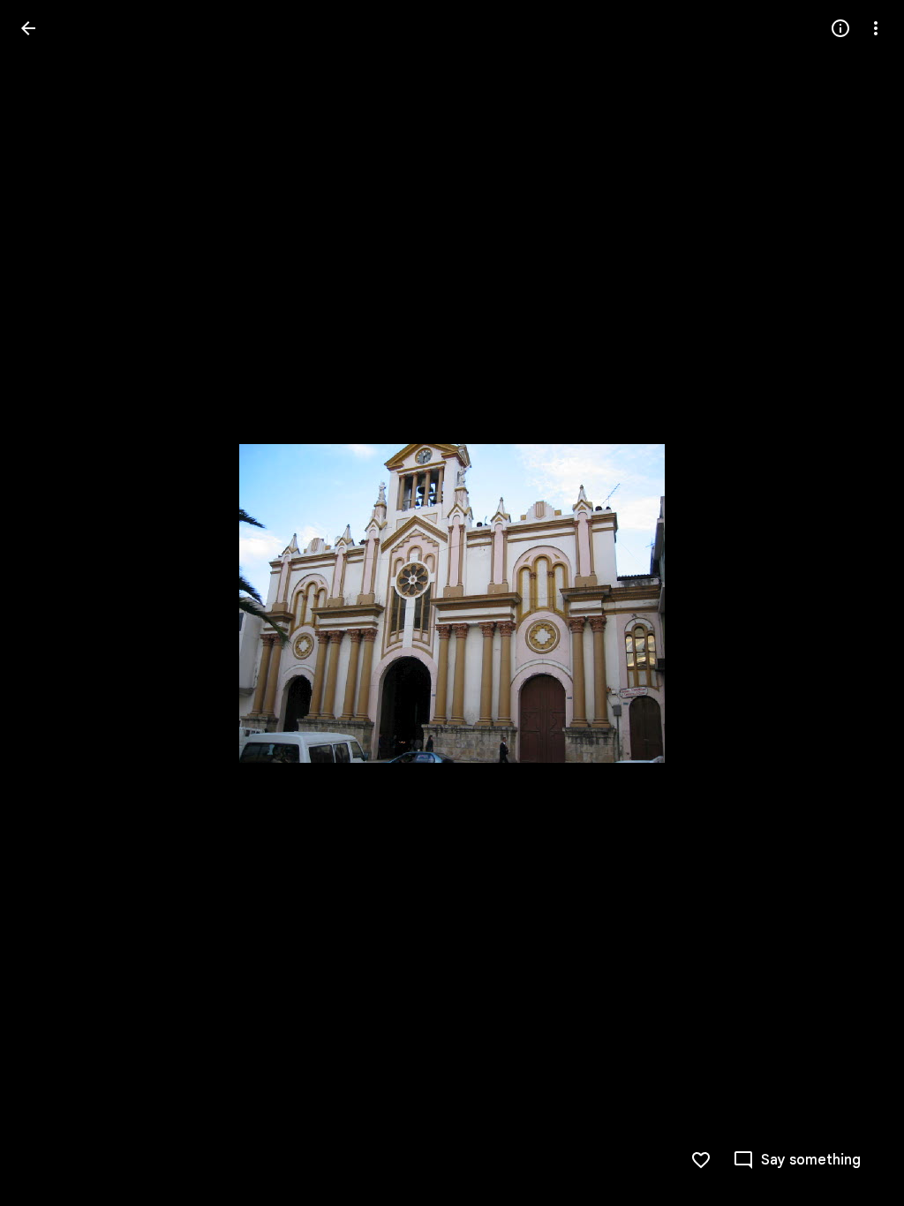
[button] (49, 603)
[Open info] (840, 28)
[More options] (875, 28)
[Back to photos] (28, 28)
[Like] (701, 1160)
